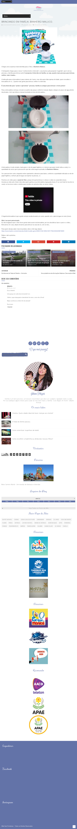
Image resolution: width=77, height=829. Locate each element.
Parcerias (67, 523)
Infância (17, 523)
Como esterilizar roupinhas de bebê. (25, 430)
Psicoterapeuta (13, 526)
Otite (60, 523)
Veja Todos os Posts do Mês (39, 508)
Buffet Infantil (7, 519)
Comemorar (40, 519)
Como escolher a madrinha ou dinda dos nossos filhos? (32, 439)
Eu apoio (56, 519)
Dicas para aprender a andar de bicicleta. (13, 261)
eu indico (58, 526)
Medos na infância (40, 523)
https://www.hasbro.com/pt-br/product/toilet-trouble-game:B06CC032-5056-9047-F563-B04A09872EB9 (33, 231)
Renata (9, 286)
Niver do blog (52, 523)
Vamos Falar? (49, 526)
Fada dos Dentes (66, 519)
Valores (40, 526)
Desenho (48, 519)
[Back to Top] (74, 826)
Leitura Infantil (27, 523)
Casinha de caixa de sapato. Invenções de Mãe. (61, 261)
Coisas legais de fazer (28, 519)
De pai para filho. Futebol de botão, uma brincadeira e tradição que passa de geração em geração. (38, 261)
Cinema (16, 519)
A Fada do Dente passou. (21, 422)
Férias (10, 523)
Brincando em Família (40, 25)
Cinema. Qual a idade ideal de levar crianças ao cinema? (32, 413)
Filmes (4, 523)
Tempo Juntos (31, 526)
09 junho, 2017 (12, 288)
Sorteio (23, 526)
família (65, 526)
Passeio (4, 526)
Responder (10, 307)
